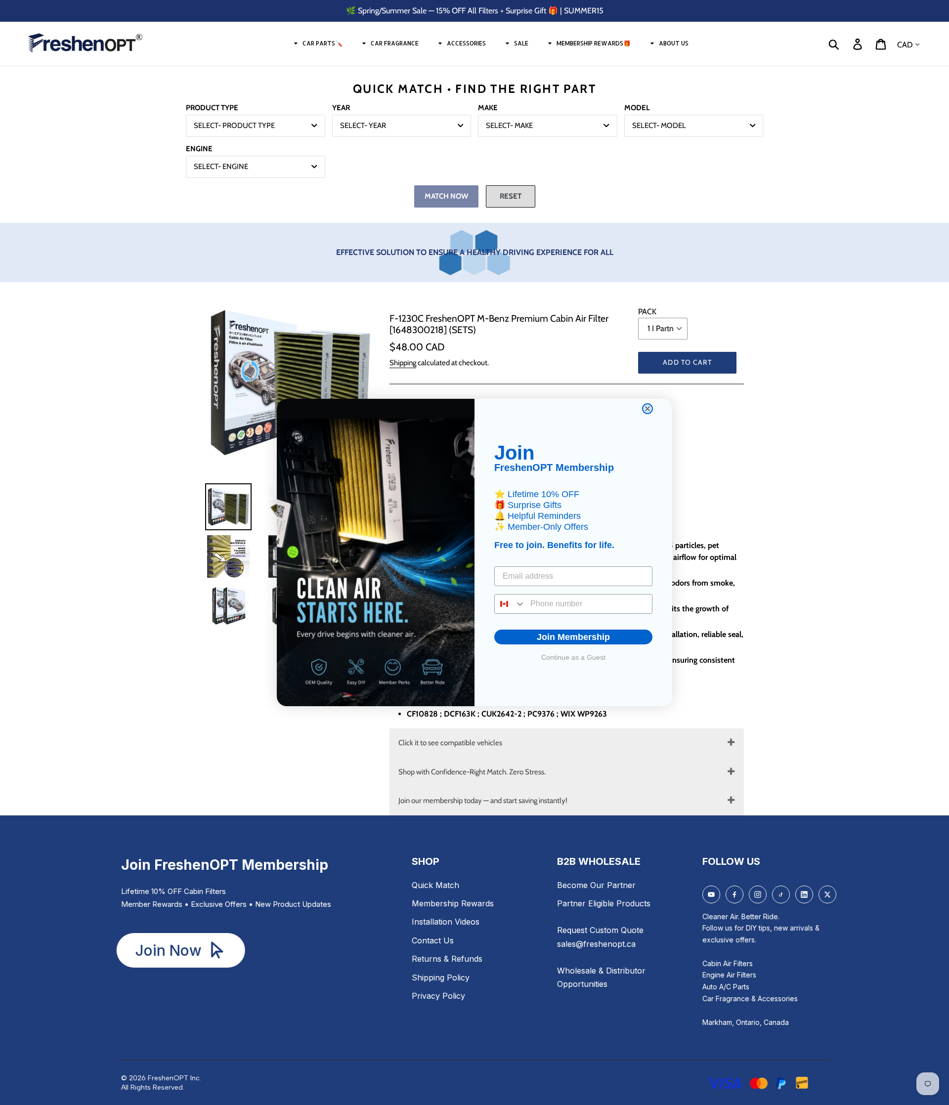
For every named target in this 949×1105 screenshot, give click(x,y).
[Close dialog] (647, 409)
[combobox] (510, 604)
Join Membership (573, 637)
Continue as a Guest (573, 657)
